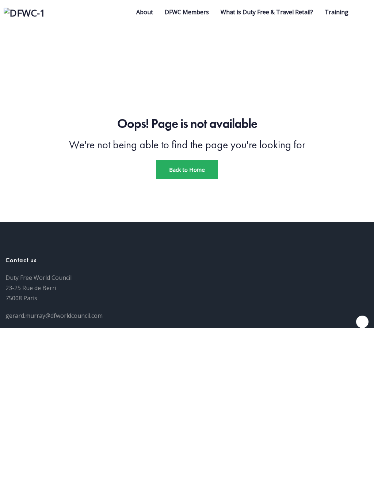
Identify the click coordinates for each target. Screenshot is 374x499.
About (144, 12)
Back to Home (187, 169)
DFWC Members (187, 12)
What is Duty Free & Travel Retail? (267, 12)
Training (336, 12)
